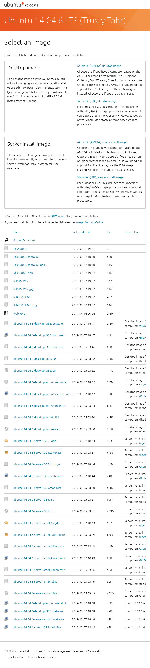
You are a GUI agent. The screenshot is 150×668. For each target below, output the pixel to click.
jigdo (143, 443)
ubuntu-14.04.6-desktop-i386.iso (34, 370)
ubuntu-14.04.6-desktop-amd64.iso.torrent (41, 394)
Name (17, 232)
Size (109, 232)
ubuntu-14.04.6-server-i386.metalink (37, 627)
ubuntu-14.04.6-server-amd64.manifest (39, 569)
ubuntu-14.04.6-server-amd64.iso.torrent (40, 558)
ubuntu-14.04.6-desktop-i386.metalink (38, 611)
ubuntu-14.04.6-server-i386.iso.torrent (38, 476)
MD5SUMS (20, 248)
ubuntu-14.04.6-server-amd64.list (35, 581)
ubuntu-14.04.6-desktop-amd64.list (36, 417)
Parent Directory (24, 240)
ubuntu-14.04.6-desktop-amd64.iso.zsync (40, 382)
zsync (143, 325)
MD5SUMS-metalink (26, 256)
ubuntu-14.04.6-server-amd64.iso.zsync (38, 546)
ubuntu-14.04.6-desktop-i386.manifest (38, 347)
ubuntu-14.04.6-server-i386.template (37, 452)
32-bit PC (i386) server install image (100, 177)
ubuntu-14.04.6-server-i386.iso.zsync (37, 464)
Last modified (81, 232)
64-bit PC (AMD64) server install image (102, 142)
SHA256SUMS (22, 297)
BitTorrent (58, 216)
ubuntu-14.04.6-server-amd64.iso (35, 593)
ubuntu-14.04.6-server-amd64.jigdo (36, 523)
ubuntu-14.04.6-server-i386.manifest (37, 487)
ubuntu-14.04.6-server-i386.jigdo (34, 440)
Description (132, 232)
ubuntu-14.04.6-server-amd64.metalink (38, 619)
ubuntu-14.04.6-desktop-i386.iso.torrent (39, 335)
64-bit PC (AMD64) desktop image (99, 65)
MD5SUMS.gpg (23, 272)
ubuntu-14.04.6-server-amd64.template (39, 534)
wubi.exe (19, 313)
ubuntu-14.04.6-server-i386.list (33, 499)
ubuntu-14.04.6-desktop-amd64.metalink (40, 603)
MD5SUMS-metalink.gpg (29, 264)
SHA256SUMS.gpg (25, 305)
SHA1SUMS (20, 281)
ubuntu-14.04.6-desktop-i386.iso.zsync (38, 323)
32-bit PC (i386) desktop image (97, 101)
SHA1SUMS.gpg (23, 289)
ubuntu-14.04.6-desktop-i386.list (34, 358)
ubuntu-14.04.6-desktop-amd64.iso (36, 429)
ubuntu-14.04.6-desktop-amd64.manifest (40, 405)
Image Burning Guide (89, 222)
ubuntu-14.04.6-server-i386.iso (33, 511)
